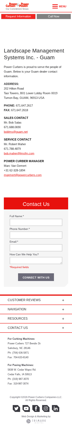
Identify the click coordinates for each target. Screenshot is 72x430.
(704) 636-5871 (20, 352)
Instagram (46, 408)
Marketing (42, 416)
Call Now (53, 16)
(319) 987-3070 (20, 379)
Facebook (36, 408)
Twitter (16, 408)
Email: (14, 241)
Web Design (28, 416)
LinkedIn (56, 408)
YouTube (26, 408)
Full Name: (17, 216)
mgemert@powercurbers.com (23, 175)
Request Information (18, 16)
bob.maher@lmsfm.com (19, 153)
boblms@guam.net (16, 131)
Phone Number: (20, 228)
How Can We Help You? (24, 254)
